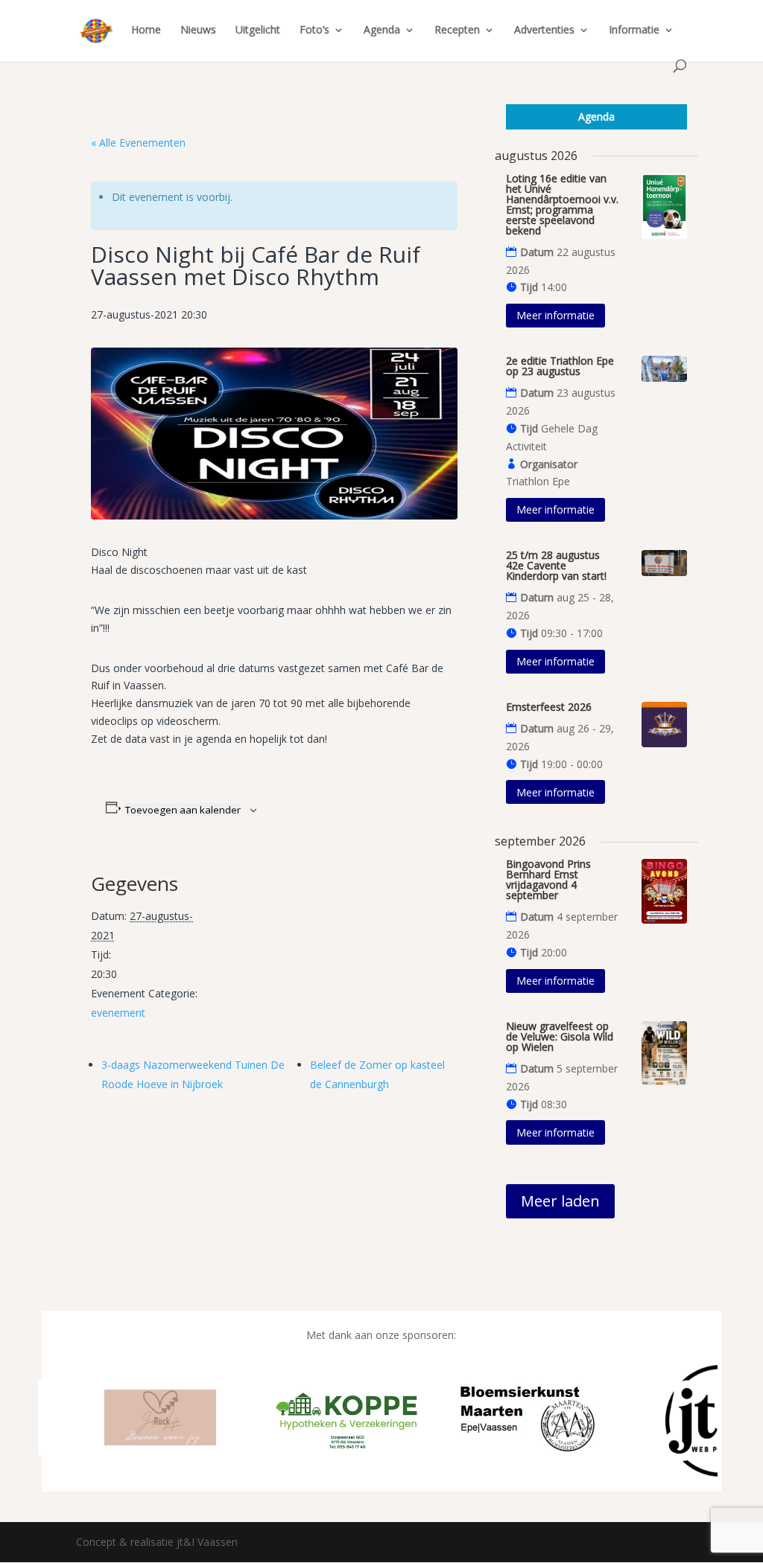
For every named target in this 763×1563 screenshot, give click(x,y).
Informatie (634, 30)
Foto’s (314, 30)
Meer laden (560, 1201)
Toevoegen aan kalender (183, 809)
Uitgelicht (257, 30)
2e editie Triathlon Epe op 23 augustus (560, 366)
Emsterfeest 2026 (549, 707)
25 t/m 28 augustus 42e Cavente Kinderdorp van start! (556, 565)
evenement (118, 1013)
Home (146, 30)
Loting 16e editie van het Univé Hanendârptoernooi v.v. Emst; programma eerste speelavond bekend (562, 204)
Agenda (382, 30)
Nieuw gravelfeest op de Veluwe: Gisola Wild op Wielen (559, 1036)
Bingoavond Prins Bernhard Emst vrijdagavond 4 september (548, 879)
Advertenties (544, 30)
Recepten (457, 30)
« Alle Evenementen (138, 142)
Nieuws (198, 30)
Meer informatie (555, 315)
